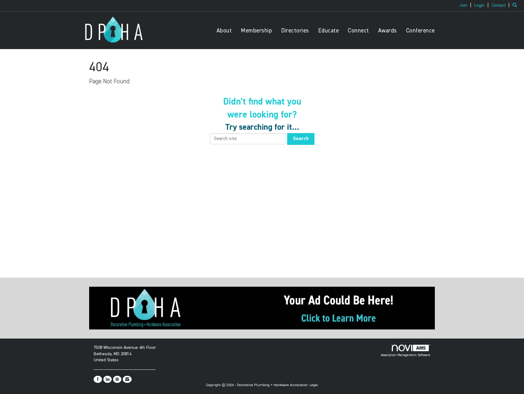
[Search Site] (515, 5)
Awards (387, 31)
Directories (295, 31)
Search (301, 138)
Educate (328, 31)
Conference (420, 31)
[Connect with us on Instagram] (117, 379)
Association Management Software (405, 355)
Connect (358, 31)
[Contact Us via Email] (127, 379)
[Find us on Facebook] (98, 379)
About (224, 31)
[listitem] (466, 5)
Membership (256, 31)
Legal (314, 385)
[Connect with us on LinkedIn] (107, 379)
